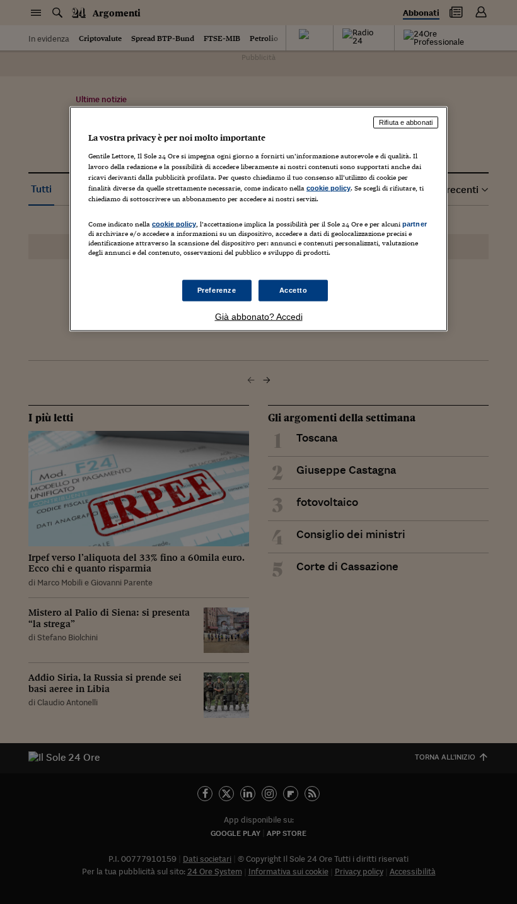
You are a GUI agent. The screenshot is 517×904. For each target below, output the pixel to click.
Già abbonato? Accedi (259, 317)
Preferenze (216, 290)
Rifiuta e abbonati (406, 122)
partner (414, 223)
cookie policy (328, 187)
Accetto (293, 290)
